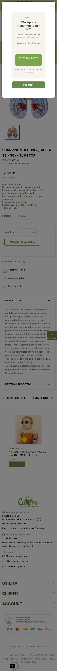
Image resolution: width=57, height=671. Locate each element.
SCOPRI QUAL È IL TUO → (28, 59)
